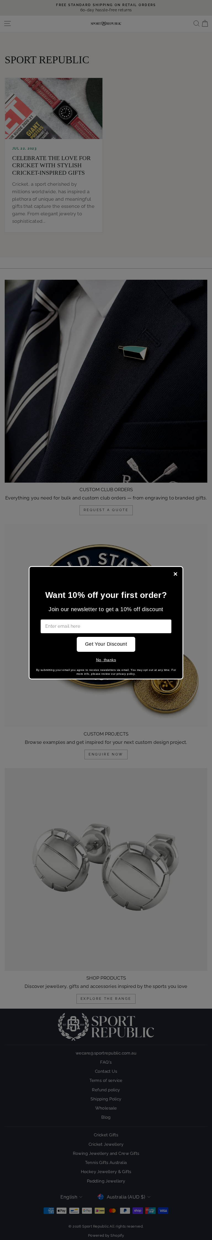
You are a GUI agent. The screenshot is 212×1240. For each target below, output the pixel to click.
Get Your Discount (106, 644)
